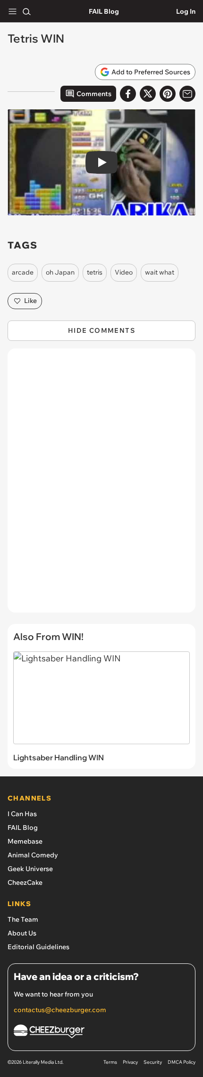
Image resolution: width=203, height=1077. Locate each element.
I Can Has (22, 814)
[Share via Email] (187, 94)
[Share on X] (148, 94)
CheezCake (25, 882)
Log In (185, 11)
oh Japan (60, 272)
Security (153, 1062)
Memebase (25, 841)
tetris (94, 272)
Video (124, 272)
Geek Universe (30, 868)
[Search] (26, 11)
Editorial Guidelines (38, 947)
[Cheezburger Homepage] (101, 1033)
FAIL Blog (104, 11)
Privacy (130, 1062)
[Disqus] (101, 485)
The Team (23, 919)
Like (30, 300)
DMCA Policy (181, 1062)
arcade (23, 272)
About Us (22, 933)
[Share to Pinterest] (168, 94)
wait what (159, 272)
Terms (110, 1062)
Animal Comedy (33, 855)
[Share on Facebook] (128, 94)
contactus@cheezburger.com (60, 1010)
